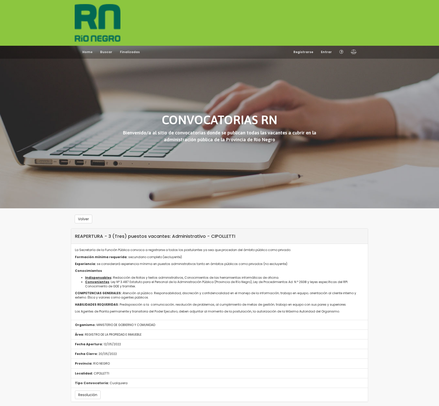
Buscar (106, 52)
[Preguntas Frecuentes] (341, 52)
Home (87, 52)
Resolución (87, 394)
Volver (83, 219)
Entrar (326, 52)
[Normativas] (353, 52)
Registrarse (303, 52)
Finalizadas (130, 52)
